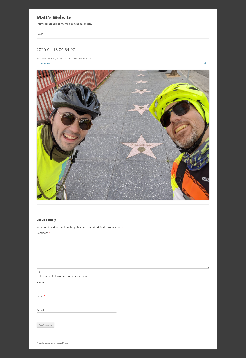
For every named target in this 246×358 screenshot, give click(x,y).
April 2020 (85, 58)
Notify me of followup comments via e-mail (62, 276)
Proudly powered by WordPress (52, 342)
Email (41, 296)
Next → (205, 63)
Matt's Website (54, 17)
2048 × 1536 (71, 58)
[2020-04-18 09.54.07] (123, 135)
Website (41, 310)
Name (41, 282)
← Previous (43, 63)
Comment (43, 233)
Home (40, 34)
